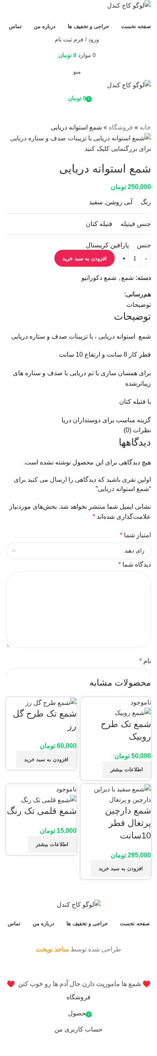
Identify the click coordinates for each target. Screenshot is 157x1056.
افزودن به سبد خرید (84, 258)
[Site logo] (129, 5)
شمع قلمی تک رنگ (41, 811)
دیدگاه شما (134, 564)
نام (145, 660)
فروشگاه (121, 127)
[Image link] (79, 904)
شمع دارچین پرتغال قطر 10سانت (128, 822)
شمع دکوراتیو (98, 277)
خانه (145, 127)
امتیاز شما (135, 535)
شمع (127, 277)
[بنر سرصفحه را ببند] (147, 969)
